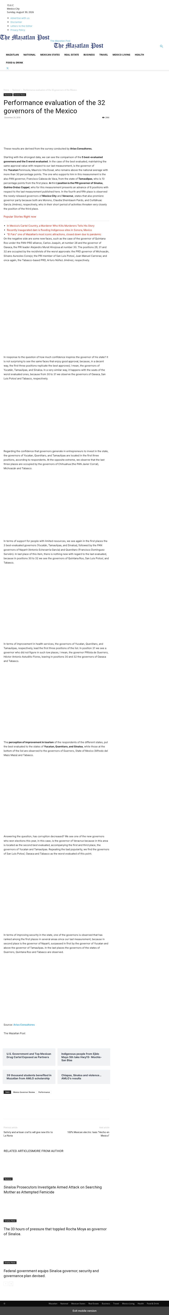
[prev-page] (6, 1284)
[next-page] (11, 1284)
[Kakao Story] (90, 125)
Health (139, 54)
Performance (44, 1092)
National (29, 54)
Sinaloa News (19, 94)
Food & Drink (14, 62)
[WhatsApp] (52, 125)
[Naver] (75, 125)
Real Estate (71, 54)
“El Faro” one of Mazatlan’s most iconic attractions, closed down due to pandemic (54, 234)
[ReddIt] (45, 125)
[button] (161, 46)
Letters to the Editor (21, 26)
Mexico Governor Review (24, 1092)
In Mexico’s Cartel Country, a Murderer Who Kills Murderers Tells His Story (50, 225)
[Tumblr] (22, 125)
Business (89, 54)
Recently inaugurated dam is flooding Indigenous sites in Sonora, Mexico (49, 230)
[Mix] (37, 125)
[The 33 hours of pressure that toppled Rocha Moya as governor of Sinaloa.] (56, 1209)
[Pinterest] (60, 125)
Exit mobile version (85, 1310)
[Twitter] (7, 68)
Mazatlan (12, 54)
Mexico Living (121, 54)
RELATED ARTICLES (18, 1151)
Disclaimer (16, 22)
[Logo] (29, 49)
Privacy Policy (17, 29)
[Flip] (83, 125)
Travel (103, 54)
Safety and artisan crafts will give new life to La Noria (28, 1134)
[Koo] (105, 125)
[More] (113, 1112)
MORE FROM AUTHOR (47, 1151)
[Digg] (67, 125)
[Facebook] (7, 125)
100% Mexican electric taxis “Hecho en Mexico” (88, 1134)
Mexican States (50, 54)
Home (6, 90)
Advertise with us (20, 18)
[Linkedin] (29, 125)
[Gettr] (98, 125)
